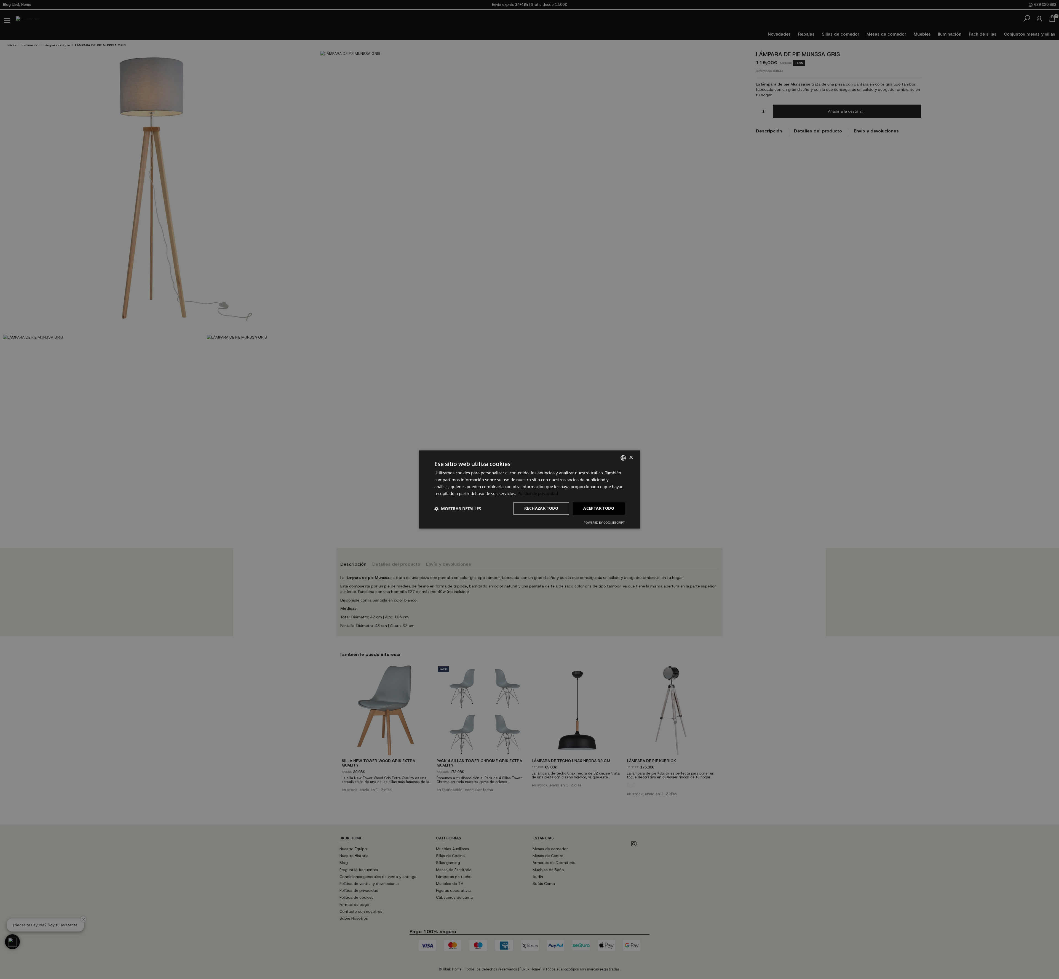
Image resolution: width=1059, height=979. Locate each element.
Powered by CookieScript (604, 523)
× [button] (631, 458)
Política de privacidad (537, 493)
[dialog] (529, 489)
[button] (457, 508)
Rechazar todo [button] (541, 508)
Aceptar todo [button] (598, 508)
